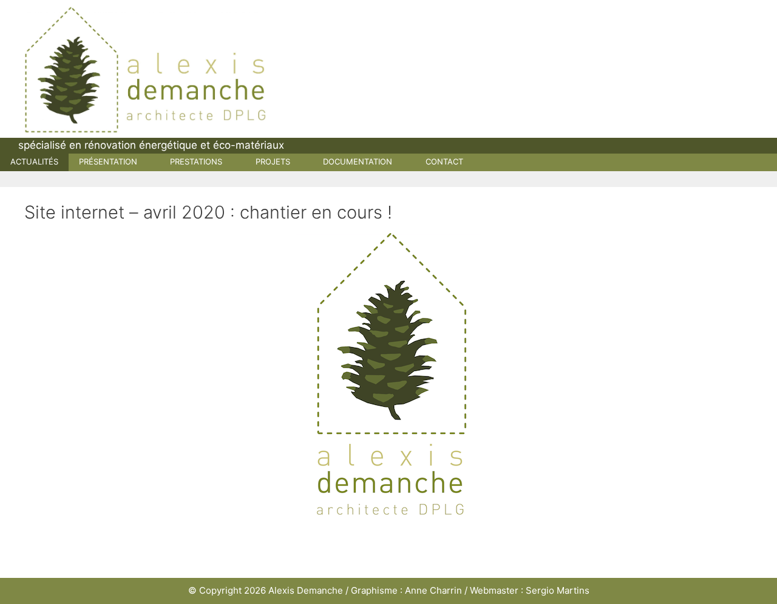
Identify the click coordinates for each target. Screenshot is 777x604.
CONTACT (444, 161)
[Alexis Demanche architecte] (145, 69)
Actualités (34, 161)
